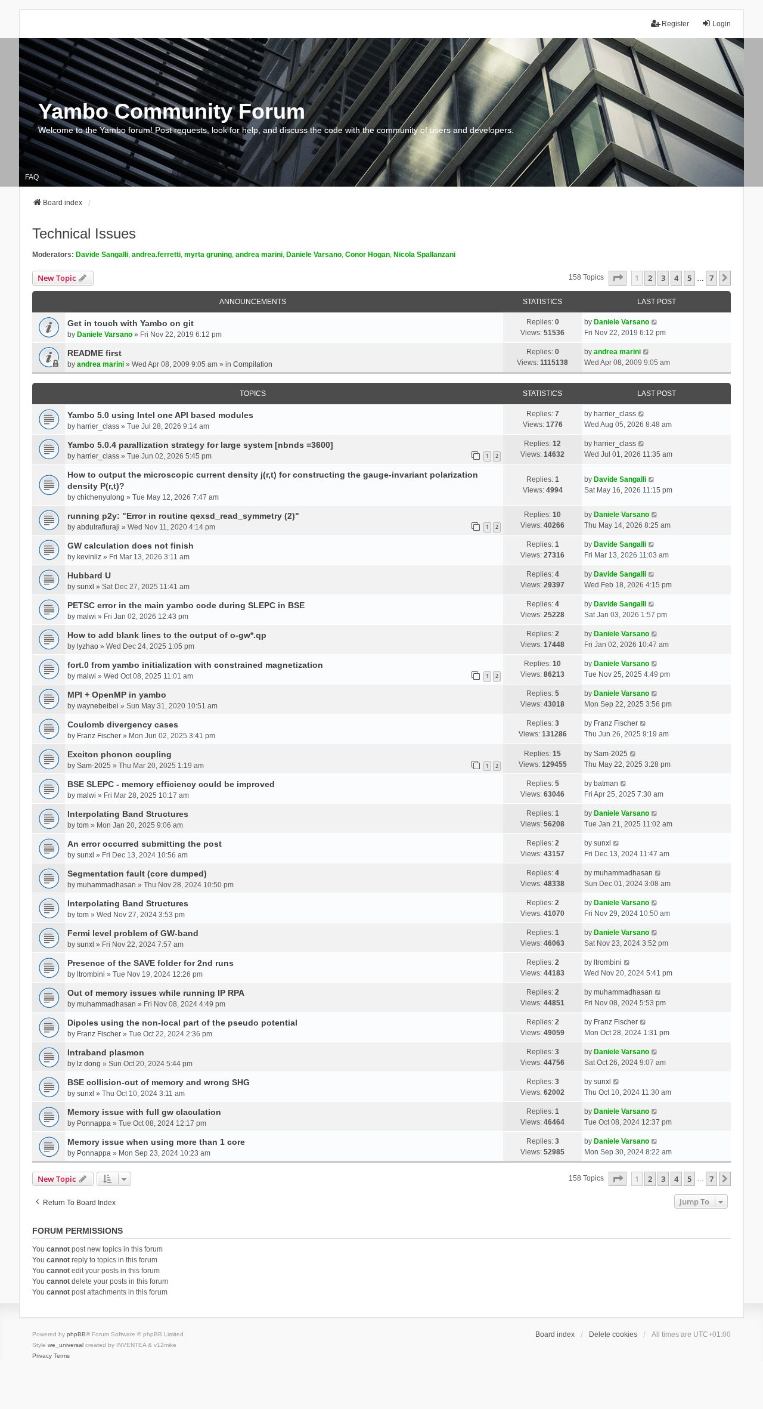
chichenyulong (101, 497)
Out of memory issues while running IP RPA (155, 993)
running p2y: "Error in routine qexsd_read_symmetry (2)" (183, 516)
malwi (86, 616)
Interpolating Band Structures (127, 814)
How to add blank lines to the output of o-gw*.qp (166, 635)
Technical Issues (84, 233)
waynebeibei (98, 706)
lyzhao (87, 646)
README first (94, 353)
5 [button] (689, 277)
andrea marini (259, 254)
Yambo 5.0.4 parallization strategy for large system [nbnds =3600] (200, 445)
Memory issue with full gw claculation (144, 1112)
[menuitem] (42, 1356)
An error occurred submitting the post (144, 844)
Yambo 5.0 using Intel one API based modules (160, 415)
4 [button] (676, 277)
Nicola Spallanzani (424, 254)
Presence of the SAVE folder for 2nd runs (150, 963)
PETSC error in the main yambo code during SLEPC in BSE (186, 605)
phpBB (76, 1334)
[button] (617, 278)
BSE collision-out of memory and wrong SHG (158, 1082)
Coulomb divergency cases (122, 724)
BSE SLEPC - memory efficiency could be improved (171, 784)
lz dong (89, 1064)
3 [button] (663, 277)
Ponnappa (94, 1123)
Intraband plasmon (105, 1052)
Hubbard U (89, 575)
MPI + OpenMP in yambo (116, 694)
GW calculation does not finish (130, 545)
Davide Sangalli (102, 254)
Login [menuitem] (721, 24)
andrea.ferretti (156, 254)
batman (606, 783)
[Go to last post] (655, 322)
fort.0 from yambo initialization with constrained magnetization (195, 665)
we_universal (65, 1345)
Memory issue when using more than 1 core (156, 1142)
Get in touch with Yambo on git (130, 323)
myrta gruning (208, 254)
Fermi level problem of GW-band (132, 933)
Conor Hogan (367, 254)
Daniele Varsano (314, 254)
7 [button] (711, 277)
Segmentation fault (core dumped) (137, 873)
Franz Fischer (99, 736)
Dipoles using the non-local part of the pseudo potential (182, 1022)
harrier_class (98, 426)
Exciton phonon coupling (119, 754)
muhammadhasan (106, 885)
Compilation (252, 364)
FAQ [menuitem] (32, 177)
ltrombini (91, 974)
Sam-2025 (94, 765)
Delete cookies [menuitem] (613, 1334)
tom (83, 825)
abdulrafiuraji (98, 527)
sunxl (85, 587)
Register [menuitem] (675, 24)
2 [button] (650, 277)
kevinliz (89, 557)
